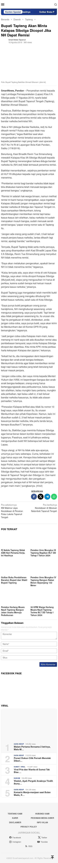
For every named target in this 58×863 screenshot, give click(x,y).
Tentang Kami (15, 813)
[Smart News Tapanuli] (29, 4)
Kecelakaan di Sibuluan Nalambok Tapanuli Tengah (44, 507)
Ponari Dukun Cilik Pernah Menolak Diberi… (32, 759)
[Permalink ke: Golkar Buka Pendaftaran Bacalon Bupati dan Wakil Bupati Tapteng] (14, 567)
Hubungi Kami (42, 813)
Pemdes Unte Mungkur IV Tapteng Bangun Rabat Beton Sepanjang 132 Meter (43, 581)
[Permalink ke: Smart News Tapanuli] (4, 40)
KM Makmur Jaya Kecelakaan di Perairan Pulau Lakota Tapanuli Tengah (12, 511)
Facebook (16, 837)
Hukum (17, 778)
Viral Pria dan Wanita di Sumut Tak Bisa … (32, 770)
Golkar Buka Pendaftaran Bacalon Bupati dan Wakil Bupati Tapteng (14, 580)
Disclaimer (15, 822)
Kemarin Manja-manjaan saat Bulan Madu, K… (32, 793)
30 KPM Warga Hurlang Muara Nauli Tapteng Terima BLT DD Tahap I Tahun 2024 (42, 611)
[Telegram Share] (47, 497)
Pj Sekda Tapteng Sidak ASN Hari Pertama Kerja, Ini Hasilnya (13, 553)
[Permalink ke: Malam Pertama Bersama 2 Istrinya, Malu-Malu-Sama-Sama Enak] (29, 725)
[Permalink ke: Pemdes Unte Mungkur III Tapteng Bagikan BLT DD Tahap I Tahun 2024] (43, 540)
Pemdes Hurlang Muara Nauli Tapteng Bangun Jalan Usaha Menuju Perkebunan (13, 611)
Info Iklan (42, 822)
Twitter (44, 837)
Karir (15, 818)
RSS (30, 846)
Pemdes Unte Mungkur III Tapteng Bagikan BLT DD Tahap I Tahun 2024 (43, 553)
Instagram (16, 841)
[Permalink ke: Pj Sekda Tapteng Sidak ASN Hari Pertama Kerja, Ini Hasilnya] (14, 540)
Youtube (44, 841)
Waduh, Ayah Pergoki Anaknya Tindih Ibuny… (33, 782)
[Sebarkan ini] (34, 497)
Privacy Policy (29, 826)
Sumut (17, 767)
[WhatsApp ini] (54, 497)
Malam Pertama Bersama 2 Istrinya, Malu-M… (32, 748)
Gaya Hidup (19, 744)
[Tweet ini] (41, 497)
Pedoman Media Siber (42, 818)
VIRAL (23, 767)
